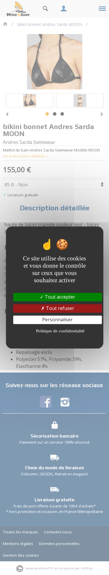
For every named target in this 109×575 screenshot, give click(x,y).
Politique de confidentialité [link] (60, 331)
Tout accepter (59, 297)
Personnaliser (57, 319)
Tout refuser (59, 308)
